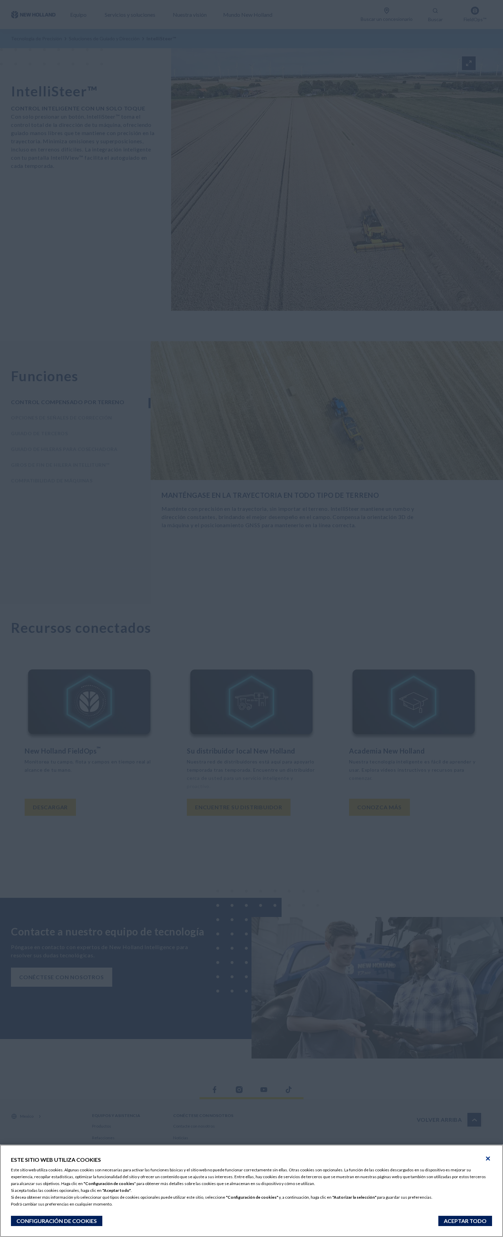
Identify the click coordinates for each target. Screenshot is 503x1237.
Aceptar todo (465, 1221)
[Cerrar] (488, 1159)
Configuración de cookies (56, 1221)
